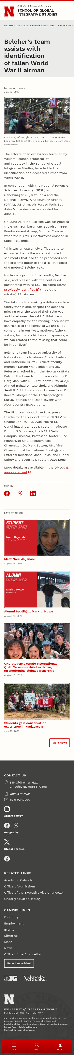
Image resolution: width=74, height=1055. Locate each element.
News (52, 25)
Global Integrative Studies (35, 25)
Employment (14, 923)
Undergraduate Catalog (22, 899)
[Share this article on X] (20, 493)
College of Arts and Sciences (34, 6)
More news (59, 742)
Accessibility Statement (44, 1021)
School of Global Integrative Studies (37, 12)
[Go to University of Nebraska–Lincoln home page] (9, 11)
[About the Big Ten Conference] (10, 978)
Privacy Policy (10, 1027)
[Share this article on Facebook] (7, 493)
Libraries (11, 935)
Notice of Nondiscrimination (53, 1024)
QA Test (27, 1021)
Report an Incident (19, 963)
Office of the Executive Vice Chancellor (34, 892)
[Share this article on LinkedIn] (33, 493)
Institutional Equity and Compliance (21, 1024)
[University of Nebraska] (35, 978)
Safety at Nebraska (28, 1027)
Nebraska (8, 25)
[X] (16, 825)
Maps (8, 942)
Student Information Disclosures (19, 1030)
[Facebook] (7, 825)
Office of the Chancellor (22, 954)
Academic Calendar (19, 880)
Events (9, 929)
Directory (11, 917)
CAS (18, 25)
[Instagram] (7, 809)
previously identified (19, 289)
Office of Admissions (20, 886)
